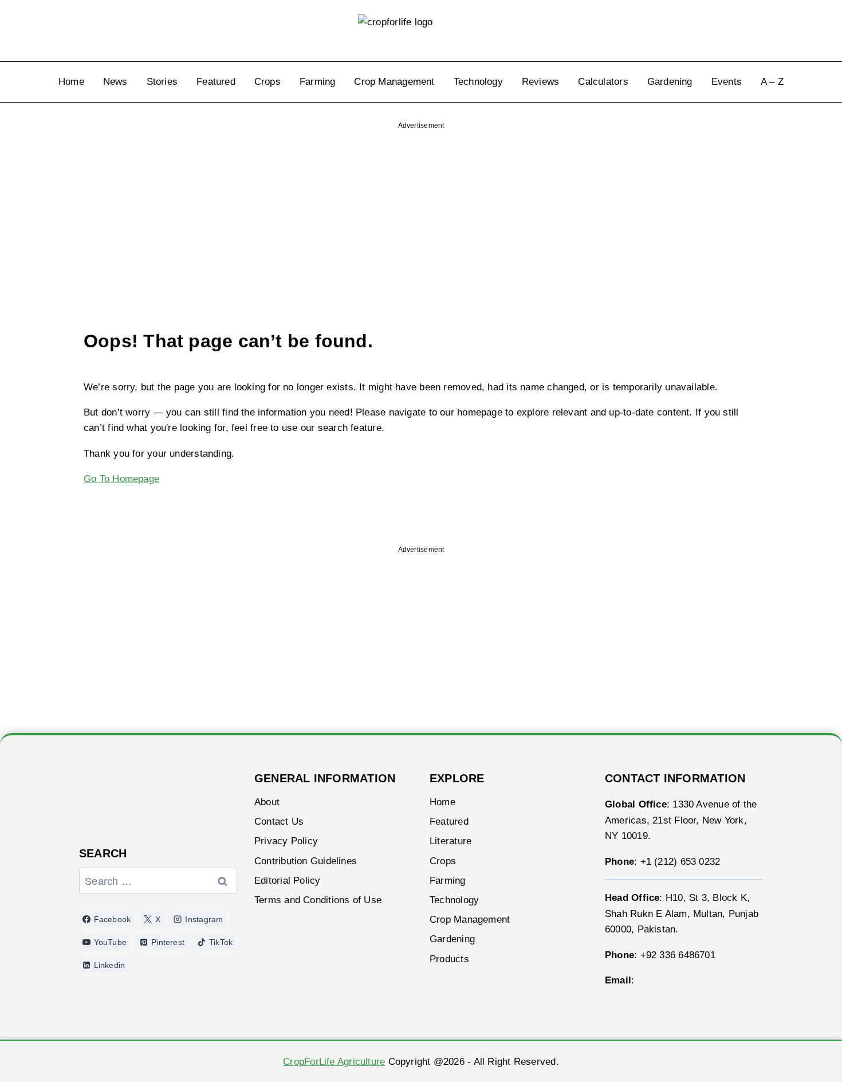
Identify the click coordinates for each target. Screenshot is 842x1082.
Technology (478, 81)
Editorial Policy (287, 880)
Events (726, 81)
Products (449, 959)
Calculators (603, 81)
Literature (450, 841)
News (115, 81)
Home (71, 81)
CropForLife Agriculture (334, 1061)
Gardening (670, 81)
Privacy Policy (286, 841)
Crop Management (394, 81)
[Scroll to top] (803, 1057)
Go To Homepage (121, 478)
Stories (162, 81)
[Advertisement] (421, 208)
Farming (318, 81)
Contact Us (279, 821)
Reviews (541, 81)
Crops (267, 81)
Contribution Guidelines (305, 861)
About (267, 802)
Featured (215, 81)
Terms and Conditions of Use (317, 900)
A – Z (772, 81)
